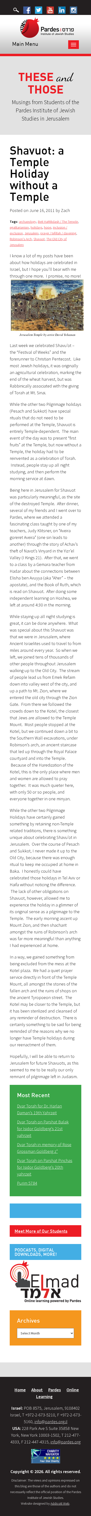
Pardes (54, 1390)
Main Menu (25, 44)
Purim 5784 (27, 1183)
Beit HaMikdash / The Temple (58, 221)
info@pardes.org (65, 1442)
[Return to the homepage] (47, 27)
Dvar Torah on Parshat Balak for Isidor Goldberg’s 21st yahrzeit (43, 1128)
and (45, 83)
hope (47, 227)
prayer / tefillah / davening (58, 233)
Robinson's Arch (21, 239)
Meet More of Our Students (41, 1231)
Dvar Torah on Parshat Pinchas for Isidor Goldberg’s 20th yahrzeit (44, 1167)
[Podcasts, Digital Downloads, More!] (45, 1281)
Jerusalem (32, 233)
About (37, 1390)
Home (20, 1390)
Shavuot (39, 239)
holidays (36, 227)
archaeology (27, 221)
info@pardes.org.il (50, 1421)
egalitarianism (19, 227)
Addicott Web (59, 1503)
